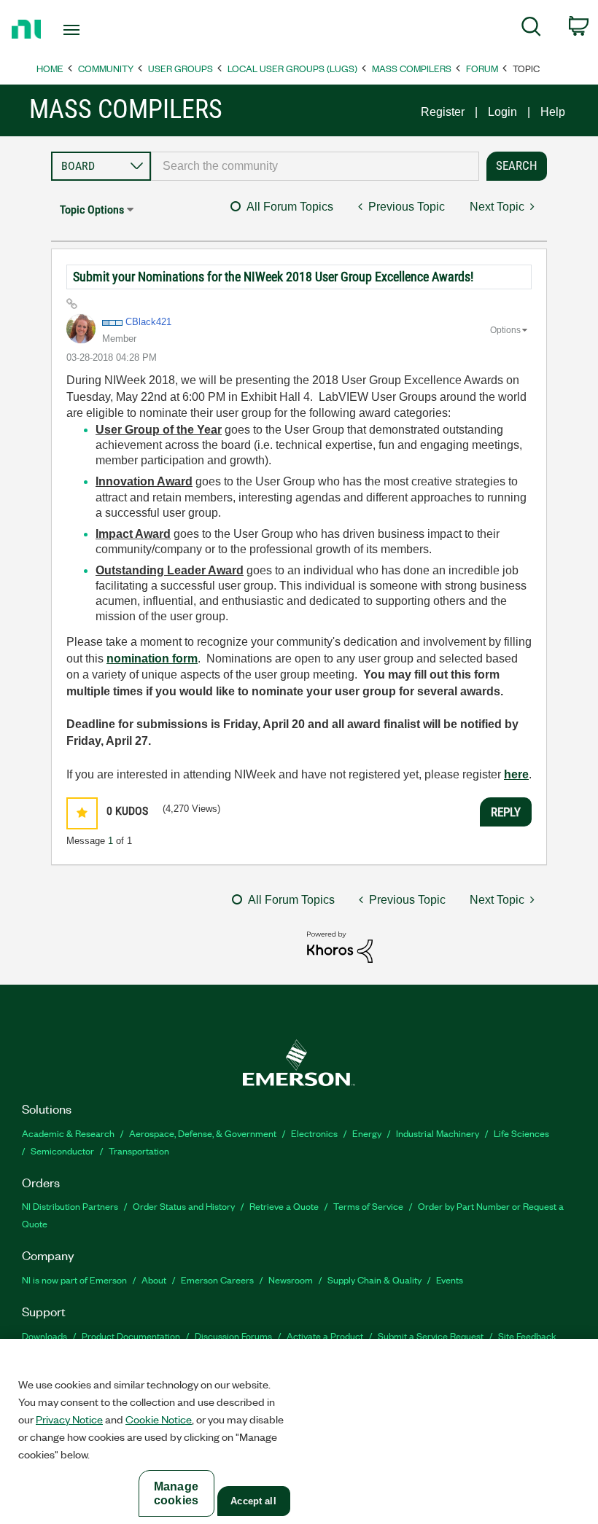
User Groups (180, 68)
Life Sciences (521, 1133)
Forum (482, 68)
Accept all (253, 1501)
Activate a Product (325, 1336)
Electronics (314, 1133)
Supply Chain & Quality (374, 1279)
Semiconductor (62, 1150)
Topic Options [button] (92, 209)
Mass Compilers (411, 68)
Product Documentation (131, 1336)
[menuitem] (531, 29)
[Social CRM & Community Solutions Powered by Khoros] (340, 946)
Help (552, 112)
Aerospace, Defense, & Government (202, 1133)
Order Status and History (184, 1206)
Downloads (44, 1336)
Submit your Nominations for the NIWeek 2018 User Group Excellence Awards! (273, 276)
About (153, 1279)
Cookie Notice (158, 1419)
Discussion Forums (233, 1336)
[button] (82, 813)
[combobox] (315, 166)
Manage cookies (176, 1493)
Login (502, 112)
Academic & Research (68, 1133)
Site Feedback (527, 1336)
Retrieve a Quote (284, 1206)
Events (449, 1279)
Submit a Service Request (431, 1336)
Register (443, 112)
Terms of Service (368, 1206)
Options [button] (505, 330)
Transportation (139, 1150)
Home (49, 68)
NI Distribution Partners (70, 1206)
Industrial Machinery (437, 1133)
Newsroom (290, 1279)
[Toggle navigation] (89, 30)
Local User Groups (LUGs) (292, 68)
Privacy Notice (69, 1419)
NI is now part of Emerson (74, 1279)
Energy (366, 1133)
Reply (506, 812)
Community (105, 68)
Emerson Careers (217, 1279)
